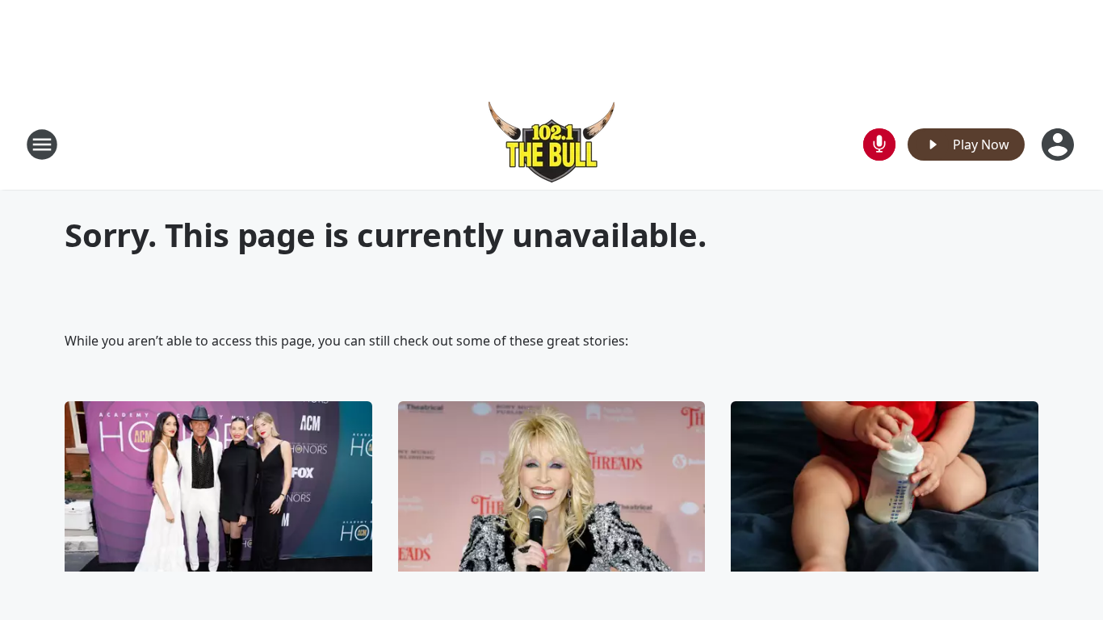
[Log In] (1059, 144)
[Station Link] (551, 144)
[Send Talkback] (879, 144)
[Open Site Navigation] (42, 144)
